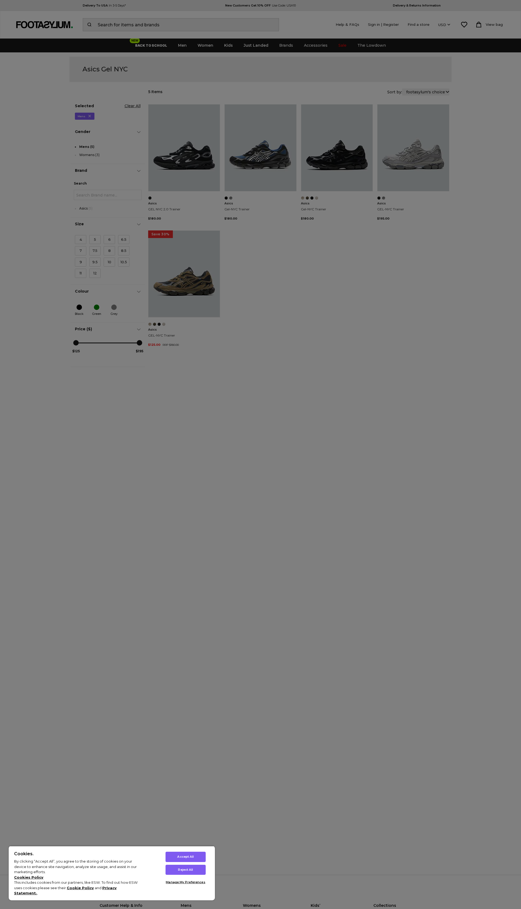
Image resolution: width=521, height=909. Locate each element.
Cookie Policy (80, 888)
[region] (112, 873)
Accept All (185, 857)
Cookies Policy (28, 877)
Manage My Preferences (185, 882)
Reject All (185, 870)
